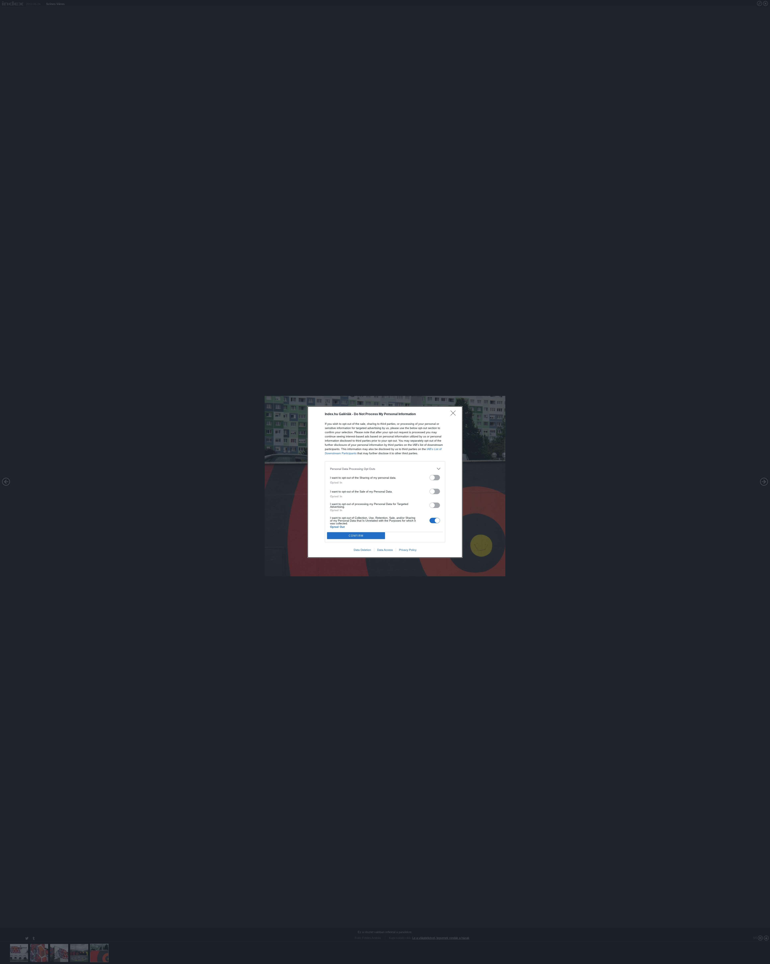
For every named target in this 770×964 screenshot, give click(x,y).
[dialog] (385, 482)
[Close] (454, 414)
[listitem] (385, 469)
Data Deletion (362, 549)
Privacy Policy (407, 549)
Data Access (385, 549)
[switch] (435, 477)
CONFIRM (356, 535)
